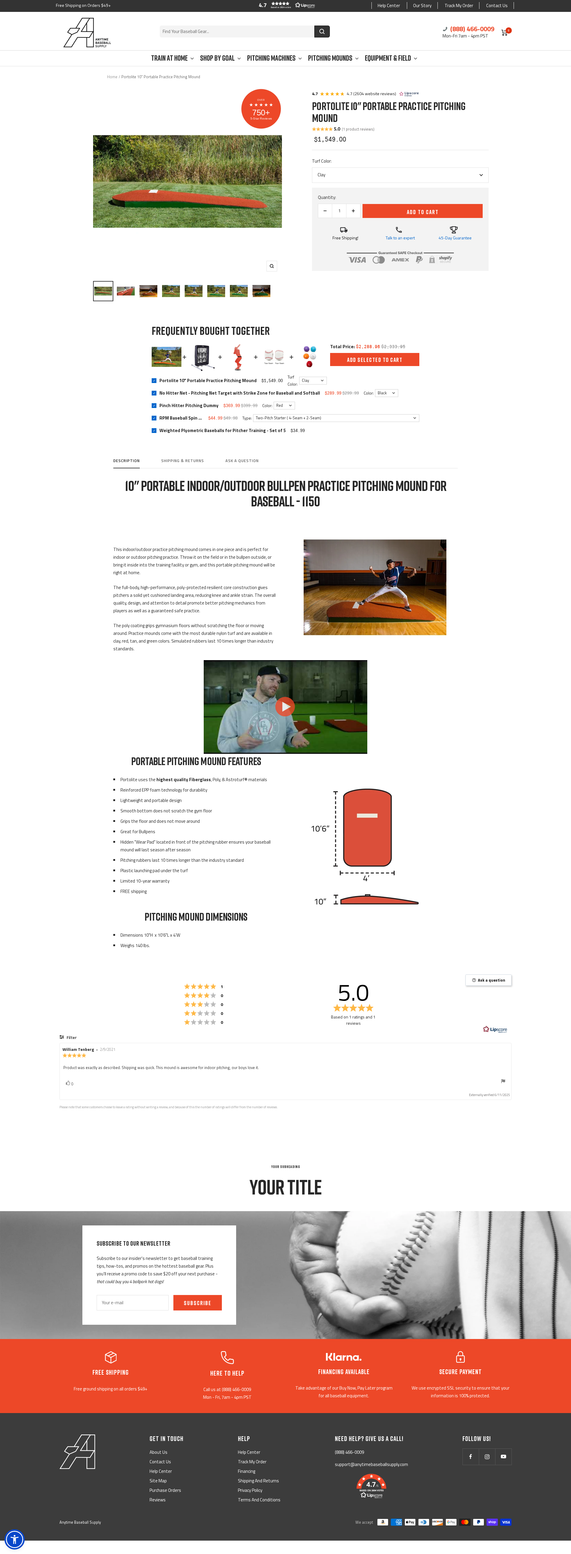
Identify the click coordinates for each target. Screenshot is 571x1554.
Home (112, 77)
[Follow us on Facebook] (470, 1456)
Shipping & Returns (182, 461)
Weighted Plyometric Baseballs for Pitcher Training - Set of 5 (222, 430)
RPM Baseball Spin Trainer (181, 418)
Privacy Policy (250, 1490)
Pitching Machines (271, 58)
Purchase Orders (165, 1490)
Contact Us (497, 5)
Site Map (158, 1480)
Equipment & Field (388, 58)
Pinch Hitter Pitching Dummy (189, 405)
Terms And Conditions (259, 1499)
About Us (158, 1452)
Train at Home (169, 58)
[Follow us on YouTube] (503, 1456)
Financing (246, 1471)
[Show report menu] (503, 1082)
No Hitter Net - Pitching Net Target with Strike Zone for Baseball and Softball (239, 393)
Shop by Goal (217, 58)
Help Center (389, 5)
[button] (285, 5)
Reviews (158, 1499)
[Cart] (504, 33)
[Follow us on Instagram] (487, 1456)
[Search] (322, 31)
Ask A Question (242, 461)
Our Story (422, 5)
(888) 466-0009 (471, 29)
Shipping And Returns (258, 1480)
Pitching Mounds (330, 58)
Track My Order (459, 5)
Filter (71, 1037)
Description (126, 461)
